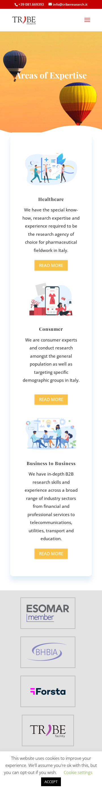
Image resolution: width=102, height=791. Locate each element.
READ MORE (51, 265)
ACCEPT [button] (51, 781)
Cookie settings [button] (78, 772)
